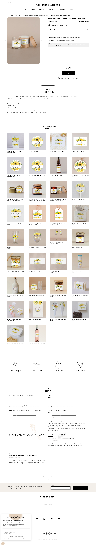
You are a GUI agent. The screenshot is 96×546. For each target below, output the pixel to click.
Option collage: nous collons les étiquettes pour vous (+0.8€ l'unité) (65, 37)
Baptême (41, 9)
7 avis (87, 21)
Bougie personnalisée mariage (25, 15)
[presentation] (5, 40)
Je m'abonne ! (80, 488)
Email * (52, 485)
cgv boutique (60, 501)
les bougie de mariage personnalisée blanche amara (24, 415)
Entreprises (62, 9)
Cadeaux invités (14, 15)
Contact (71, 9)
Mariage (33, 9)
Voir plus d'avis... (48, 477)
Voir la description (52, 21)
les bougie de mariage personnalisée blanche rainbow (63, 438)
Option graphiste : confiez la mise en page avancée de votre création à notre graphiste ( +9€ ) (68, 45)
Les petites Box (51, 9)
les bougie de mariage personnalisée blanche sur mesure (64, 415)
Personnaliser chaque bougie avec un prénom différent (62, 40)
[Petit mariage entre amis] (48, 5)
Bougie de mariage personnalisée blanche (41, 15)
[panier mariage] (93, 2)
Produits (24, 9)
